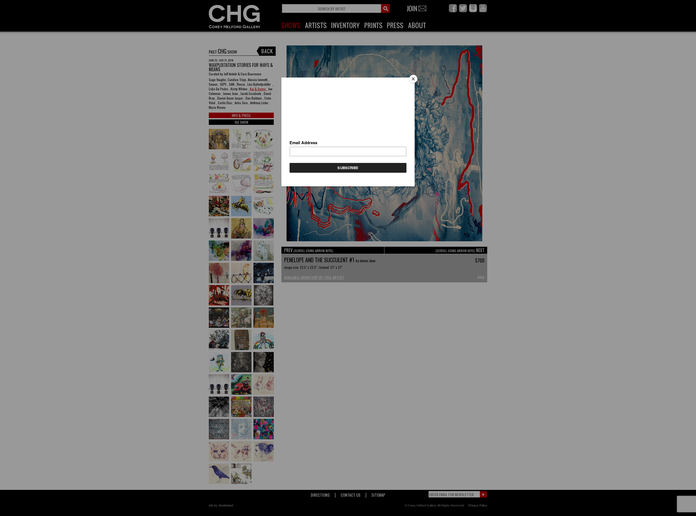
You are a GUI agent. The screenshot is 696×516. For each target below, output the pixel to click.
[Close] (413, 79)
